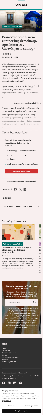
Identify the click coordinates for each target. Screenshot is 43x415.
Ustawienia (11, 406)
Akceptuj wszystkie (21, 411)
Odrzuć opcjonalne (31, 406)
